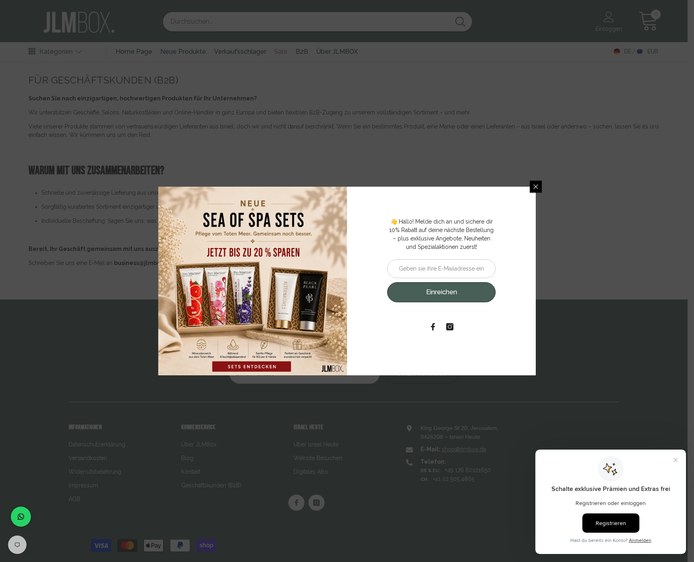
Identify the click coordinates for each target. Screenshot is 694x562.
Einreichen (441, 292)
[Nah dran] (536, 187)
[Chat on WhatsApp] (21, 517)
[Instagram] (449, 326)
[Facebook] (433, 326)
